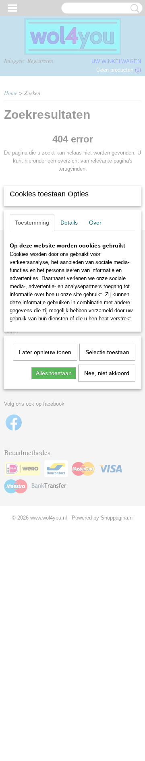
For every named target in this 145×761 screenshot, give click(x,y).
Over (95, 222)
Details (69, 222)
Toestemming (32, 222)
